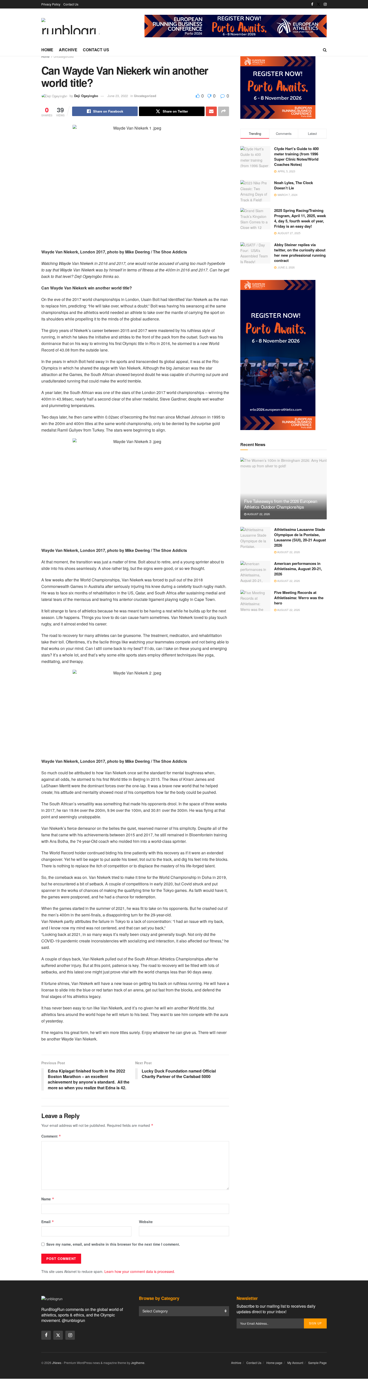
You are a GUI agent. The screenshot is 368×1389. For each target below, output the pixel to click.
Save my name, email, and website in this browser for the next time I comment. (113, 1244)
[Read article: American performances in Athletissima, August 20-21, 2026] (255, 571)
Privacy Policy (50, 4)
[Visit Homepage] (70, 26)
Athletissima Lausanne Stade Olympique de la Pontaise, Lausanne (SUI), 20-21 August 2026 (300, 537)
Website (146, 1221)
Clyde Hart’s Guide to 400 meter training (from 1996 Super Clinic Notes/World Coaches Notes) (296, 156)
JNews (56, 1362)
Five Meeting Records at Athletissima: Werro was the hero (298, 598)
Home (47, 50)
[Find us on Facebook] (312, 4)
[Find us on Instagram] (325, 4)
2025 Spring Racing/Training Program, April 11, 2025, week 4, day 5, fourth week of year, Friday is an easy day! (300, 218)
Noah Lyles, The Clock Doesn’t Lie (293, 185)
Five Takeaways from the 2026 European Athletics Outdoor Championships (280, 504)
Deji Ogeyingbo (86, 95)
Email (47, 1221)
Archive (68, 50)
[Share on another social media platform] (223, 111)
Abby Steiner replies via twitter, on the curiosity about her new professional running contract (300, 252)
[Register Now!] (235, 25)
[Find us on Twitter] (318, 4)
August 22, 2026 (258, 514)
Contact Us (70, 4)
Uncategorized (64, 56)
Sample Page (317, 1362)
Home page (274, 1362)
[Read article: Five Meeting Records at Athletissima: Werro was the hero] (255, 600)
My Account (295, 1362)
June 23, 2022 (117, 95)
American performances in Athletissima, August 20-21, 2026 (298, 569)
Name (47, 1198)
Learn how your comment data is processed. (139, 1271)
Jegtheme (137, 1362)
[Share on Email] (211, 111)
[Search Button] (325, 50)
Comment (51, 1136)
